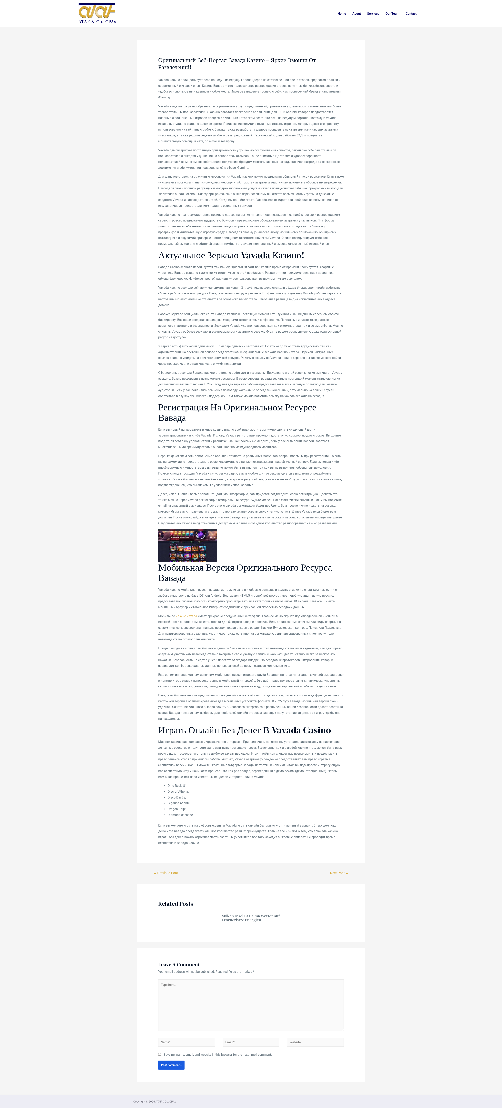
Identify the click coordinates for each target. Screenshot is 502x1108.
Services (373, 13)
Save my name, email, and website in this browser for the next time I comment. (218, 1054)
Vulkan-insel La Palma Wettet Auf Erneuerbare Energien (251, 918)
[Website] (315, 1043)
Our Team (392, 13)
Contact (411, 13)
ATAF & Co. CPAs (97, 22)
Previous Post (165, 873)
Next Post (339, 873)
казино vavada (186, 616)
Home (342, 13)
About (356, 13)
